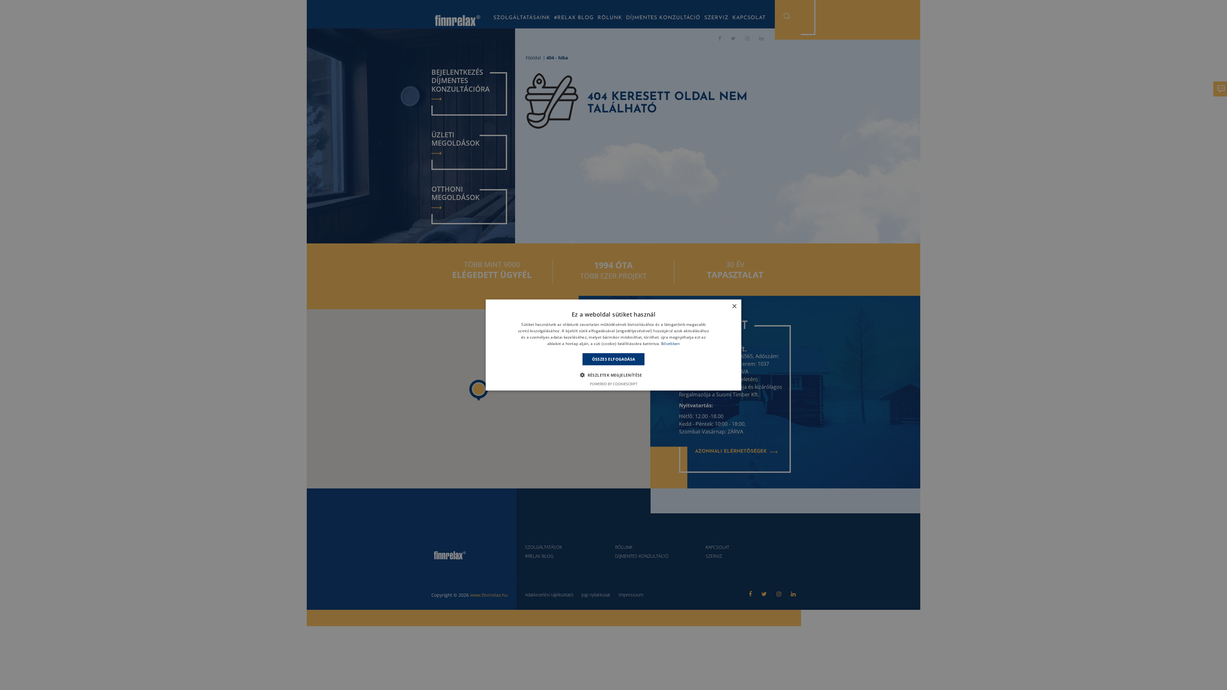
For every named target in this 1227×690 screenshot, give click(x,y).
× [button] (734, 306)
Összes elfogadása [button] (613, 359)
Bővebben (670, 343)
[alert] (613, 345)
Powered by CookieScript (613, 383)
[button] (613, 375)
